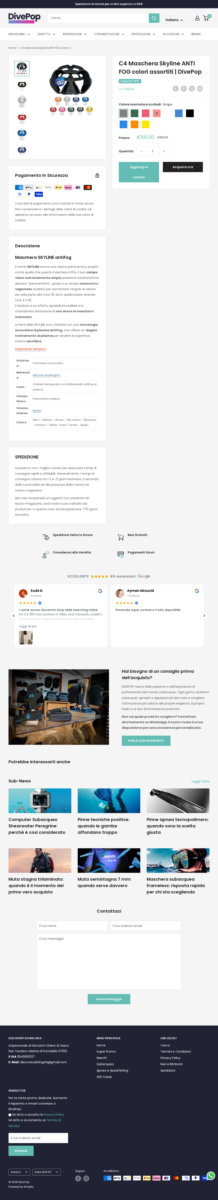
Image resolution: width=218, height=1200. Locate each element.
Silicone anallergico (46, 375)
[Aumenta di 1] (163, 151)
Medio (37, 411)
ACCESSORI (171, 34)
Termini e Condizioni (176, 1051)
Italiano (16, 1172)
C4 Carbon (126, 89)
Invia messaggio (109, 999)
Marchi (102, 1058)
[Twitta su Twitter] (192, 89)
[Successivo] (204, 615)
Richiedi (21, 1151)
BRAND (196, 34)
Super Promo (106, 1051)
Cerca (165, 1045)
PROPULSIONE (141, 34)
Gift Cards (104, 1077)
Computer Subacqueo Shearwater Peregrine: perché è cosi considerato (37, 826)
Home (12, 48)
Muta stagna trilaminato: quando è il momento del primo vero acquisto (36, 885)
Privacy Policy (171, 1058)
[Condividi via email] (200, 89)
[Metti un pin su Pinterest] (184, 89)
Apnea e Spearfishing (112, 1070)
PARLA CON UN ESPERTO (146, 741)
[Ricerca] (154, 18)
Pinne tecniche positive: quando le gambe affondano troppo (103, 826)
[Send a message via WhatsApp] (211, 1176)
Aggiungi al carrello (139, 172)
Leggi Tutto (201, 781)
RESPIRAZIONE (72, 34)
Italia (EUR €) (43, 1172)
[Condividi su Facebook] (176, 89)
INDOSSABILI (17, 34)
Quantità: (126, 151)
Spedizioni (168, 1070)
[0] (206, 18)
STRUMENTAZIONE (106, 34)
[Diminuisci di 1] (141, 151)
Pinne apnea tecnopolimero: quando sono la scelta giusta (178, 826)
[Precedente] (13, 615)
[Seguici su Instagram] (86, 1178)
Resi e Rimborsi (171, 1064)
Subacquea (105, 1064)
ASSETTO (44, 34)
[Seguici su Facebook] (78, 1178)
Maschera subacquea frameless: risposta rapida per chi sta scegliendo (176, 885)
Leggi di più (28, 626)
